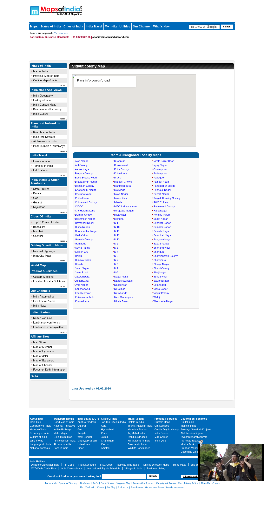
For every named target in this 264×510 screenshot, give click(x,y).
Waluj (156, 297)
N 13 (117, 239)
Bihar (81, 448)
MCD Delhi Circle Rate (44, 468)
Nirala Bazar (121, 301)
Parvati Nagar (161, 194)
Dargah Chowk (83, 214)
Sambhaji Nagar (162, 235)
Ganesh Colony (84, 239)
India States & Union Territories (45, 181)
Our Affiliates (107, 483)
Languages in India (41, 444)
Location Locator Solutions (49, 281)
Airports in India (62, 444)
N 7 (116, 260)
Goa (35, 198)
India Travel (94, 26)
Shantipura (159, 260)
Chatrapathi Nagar (85, 190)
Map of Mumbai (42, 346)
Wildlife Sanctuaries (139, 448)
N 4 (116, 251)
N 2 (116, 243)
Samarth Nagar (162, 227)
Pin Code (69, 464)
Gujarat (37, 202)
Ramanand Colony (164, 206)
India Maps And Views (46, 89)
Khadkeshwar (83, 293)
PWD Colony (160, 202)
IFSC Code (106, 464)
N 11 (116, 231)
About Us (205, 483)
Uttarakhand (84, 444)
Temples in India (43, 165)
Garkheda (80, 243)
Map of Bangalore (43, 360)
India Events (161, 433)
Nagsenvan (120, 284)
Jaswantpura (82, 276)
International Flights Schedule (103, 468)
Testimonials (51, 483)
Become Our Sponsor (143, 483)
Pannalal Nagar (162, 190)
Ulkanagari (159, 284)
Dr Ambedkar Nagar (86, 231)
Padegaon (159, 177)
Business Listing (156, 468)
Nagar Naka (121, 276)
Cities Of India (41, 216)
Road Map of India (44, 132)
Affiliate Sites (40, 336)
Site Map (111, 487)
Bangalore (39, 226)
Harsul (78, 256)
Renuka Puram (161, 214)
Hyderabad (107, 429)
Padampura (160, 173)
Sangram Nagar (162, 239)
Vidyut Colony (161, 293)
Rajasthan (39, 207)
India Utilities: (38, 461)
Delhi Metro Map (63, 437)
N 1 (116, 223)
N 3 (116, 247)
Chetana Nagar (83, 194)
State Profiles (41, 188)
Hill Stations (40, 170)
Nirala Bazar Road (163, 161)
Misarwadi (120, 214)
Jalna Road (81, 272)
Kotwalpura (120, 173)
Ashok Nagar (82, 169)
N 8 (116, 264)
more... (63, 85)
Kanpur (105, 444)
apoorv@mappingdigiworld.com (111, 37)
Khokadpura (82, 301)
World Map (38, 265)
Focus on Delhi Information (49, 369)
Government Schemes (194, 418)
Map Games (161, 437)
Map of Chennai (42, 365)
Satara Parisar (161, 243)
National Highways (44, 251)
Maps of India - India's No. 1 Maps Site (34, 10)
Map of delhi (40, 356)
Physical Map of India (46, 75)
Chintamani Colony (86, 202)
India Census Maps (44, 104)
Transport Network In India (45, 125)
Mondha (119, 218)
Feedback (89, 487)
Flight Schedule (87, 464)
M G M (117, 177)
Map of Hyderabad (44, 351)
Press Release (137, 487)
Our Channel (142, 26)
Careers (100, 487)
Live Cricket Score (44, 301)
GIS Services (161, 425)
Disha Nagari (82, 227)
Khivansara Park (84, 297)
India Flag (35, 422)
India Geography (43, 95)
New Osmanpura (123, 297)
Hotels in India (41, 161)
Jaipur (104, 437)
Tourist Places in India (140, 425)
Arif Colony (81, 165)
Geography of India (40, 425)
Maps (34, 26)
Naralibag (119, 289)
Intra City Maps (42, 255)
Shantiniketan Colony (165, 256)
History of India (42, 100)
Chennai (38, 235)
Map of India (40, 71)
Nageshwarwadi (123, 280)
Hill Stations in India (139, 440)
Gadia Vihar (81, 235)
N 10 (117, 227)
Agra (103, 425)
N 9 (116, 268)
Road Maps (179, 464)
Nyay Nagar (160, 165)
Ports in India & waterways (49, 146)
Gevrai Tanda (82, 247)
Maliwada (119, 190)
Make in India (188, 425)
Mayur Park (120, 198)
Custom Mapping (43, 276)
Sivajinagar (159, 272)
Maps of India (41, 65)
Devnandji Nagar (84, 223)
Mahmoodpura (122, 185)
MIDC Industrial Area (125, 206)
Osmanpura (160, 169)
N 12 (117, 235)
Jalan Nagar (82, 268)
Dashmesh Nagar (85, 218)
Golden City (81, 251)
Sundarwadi (160, 276)
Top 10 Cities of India (46, 222)
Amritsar (105, 448)
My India (111, 26)
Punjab (82, 433)
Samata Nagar (161, 231)
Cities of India (73, 26)
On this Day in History (166, 429)
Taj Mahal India (136, 433)
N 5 (116, 256)
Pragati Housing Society (166, 198)
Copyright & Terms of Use (169, 483)
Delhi (34, 376)
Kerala (37, 193)
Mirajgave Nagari (124, 210)
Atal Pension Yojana (192, 433)
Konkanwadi (121, 165)
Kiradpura (119, 161)
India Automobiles (43, 296)
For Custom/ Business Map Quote (49, 37)
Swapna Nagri (161, 280)
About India (36, 418)
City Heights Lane (85, 210)
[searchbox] (204, 27)
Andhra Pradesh (87, 422)
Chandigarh (107, 440)
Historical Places (137, 429)
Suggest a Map (123, 483)
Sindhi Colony (161, 268)
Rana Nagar (160, 210)
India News (39, 305)
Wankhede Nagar (163, 301)
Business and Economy (47, 109)
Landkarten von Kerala (46, 322)
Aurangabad (45, 33)
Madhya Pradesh (87, 440)
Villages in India (134, 468)
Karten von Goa (42, 318)
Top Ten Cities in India (113, 422)
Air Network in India (45, 141)
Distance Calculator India (45, 464)
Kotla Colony (121, 169)
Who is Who (36, 440)
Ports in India (61, 448)
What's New (161, 26)
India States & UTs (88, 418)
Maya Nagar (121, 194)
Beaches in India (137, 444)
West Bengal (85, 437)
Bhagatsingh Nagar (86, 181)
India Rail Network (44, 136)
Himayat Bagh (83, 260)
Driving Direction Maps (47, 245)
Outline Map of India (45, 80)
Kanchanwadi (83, 289)
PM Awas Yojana (190, 440)
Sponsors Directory (68, 483)
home (33, 33)
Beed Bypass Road (86, 177)
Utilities (124, 26)
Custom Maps (162, 422)
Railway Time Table (128, 464)
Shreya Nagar (161, 264)
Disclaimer (85, 483)
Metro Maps (60, 433)
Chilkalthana (82, 198)
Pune (104, 433)
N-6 (116, 272)
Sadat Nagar (160, 218)
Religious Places (137, 437)
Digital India (187, 422)
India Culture (40, 113)
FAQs (95, 483)
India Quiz (160, 440)
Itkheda (79, 264)
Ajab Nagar (81, 161)
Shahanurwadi (161, 247)
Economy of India (39, 433)
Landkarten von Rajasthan (48, 327)
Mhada (118, 202)
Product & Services (44, 271)
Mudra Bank (187, 444)
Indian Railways (63, 429)
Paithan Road (161, 181)
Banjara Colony (84, 173)
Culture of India (38, 437)
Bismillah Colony (84, 185)
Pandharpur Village (164, 185)
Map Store (39, 342)
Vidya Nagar (160, 289)
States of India (50, 26)
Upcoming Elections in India (196, 451)
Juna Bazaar (82, 280)
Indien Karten (40, 312)
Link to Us (123, 487)
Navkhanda (120, 293)
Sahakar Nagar (162, 223)
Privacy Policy (191, 483)
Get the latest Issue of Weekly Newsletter (164, 487)
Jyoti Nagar (81, 284)
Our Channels (40, 290)
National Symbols (40, 448)
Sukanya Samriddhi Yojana (196, 429)
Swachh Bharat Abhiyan (194, 437)
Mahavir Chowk (123, 181)
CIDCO (79, 206)
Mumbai (38, 231)
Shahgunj (158, 251)
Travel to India (136, 418)
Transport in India (64, 418)
